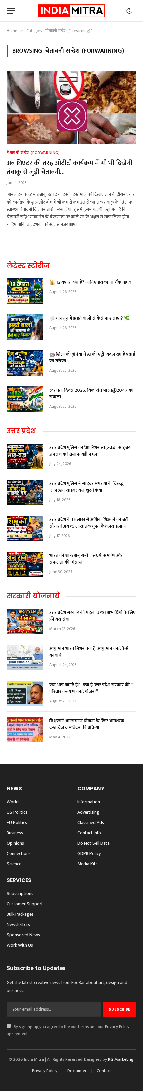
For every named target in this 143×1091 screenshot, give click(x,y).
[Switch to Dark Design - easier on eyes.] (129, 11)
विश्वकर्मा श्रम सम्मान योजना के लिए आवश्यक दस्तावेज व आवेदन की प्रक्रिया (86, 724)
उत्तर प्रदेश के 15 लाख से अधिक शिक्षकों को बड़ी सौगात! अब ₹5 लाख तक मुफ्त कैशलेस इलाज (89, 523)
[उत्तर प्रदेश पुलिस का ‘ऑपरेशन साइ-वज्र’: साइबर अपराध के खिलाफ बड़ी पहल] (25, 456)
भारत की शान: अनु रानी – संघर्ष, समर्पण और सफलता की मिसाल (86, 559)
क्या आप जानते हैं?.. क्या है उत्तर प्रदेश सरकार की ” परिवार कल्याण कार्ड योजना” (90, 688)
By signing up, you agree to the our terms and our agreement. (68, 1030)
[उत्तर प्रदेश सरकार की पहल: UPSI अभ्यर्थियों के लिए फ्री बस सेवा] (25, 621)
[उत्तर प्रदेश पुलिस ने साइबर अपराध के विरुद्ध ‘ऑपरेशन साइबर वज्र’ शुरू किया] (25, 492)
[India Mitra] (71, 11)
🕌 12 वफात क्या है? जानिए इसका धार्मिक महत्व (90, 282)
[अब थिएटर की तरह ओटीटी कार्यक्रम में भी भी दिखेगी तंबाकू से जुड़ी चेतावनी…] (71, 107)
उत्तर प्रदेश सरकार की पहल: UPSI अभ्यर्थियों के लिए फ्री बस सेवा (92, 616)
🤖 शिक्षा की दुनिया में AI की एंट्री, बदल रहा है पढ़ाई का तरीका (92, 357)
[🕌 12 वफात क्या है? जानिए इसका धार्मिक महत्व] (25, 291)
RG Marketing (121, 1059)
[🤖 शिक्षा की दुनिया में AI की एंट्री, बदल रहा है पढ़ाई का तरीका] (25, 363)
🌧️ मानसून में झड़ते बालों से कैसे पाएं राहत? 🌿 (89, 318)
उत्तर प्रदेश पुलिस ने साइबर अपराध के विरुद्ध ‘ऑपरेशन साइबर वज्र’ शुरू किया (86, 487)
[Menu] (11, 10)
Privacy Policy (117, 1026)
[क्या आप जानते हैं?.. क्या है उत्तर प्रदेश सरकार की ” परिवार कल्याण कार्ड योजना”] (25, 693)
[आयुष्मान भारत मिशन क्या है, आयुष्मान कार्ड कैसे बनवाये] (25, 657)
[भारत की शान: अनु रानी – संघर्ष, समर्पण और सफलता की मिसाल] (25, 564)
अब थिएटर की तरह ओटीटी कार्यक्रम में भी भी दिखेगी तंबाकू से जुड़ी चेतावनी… (69, 167)
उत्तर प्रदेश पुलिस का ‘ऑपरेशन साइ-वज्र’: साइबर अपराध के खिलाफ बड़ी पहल (89, 451)
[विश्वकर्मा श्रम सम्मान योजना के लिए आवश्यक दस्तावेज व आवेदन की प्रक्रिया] (25, 729)
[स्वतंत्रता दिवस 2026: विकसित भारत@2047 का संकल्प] (25, 399)
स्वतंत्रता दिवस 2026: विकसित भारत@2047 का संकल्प (91, 393)
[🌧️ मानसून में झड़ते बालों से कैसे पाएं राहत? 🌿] (25, 327)
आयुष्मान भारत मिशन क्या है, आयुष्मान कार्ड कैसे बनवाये (89, 652)
